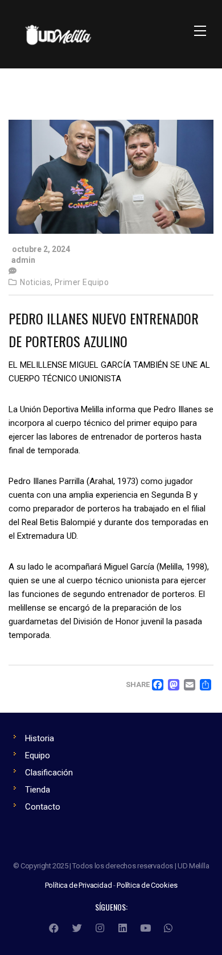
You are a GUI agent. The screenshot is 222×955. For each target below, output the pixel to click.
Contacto (42, 807)
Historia (39, 738)
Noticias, (36, 282)
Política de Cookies (147, 885)
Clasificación (49, 772)
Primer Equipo (82, 282)
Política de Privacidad (78, 885)
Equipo (37, 755)
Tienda (37, 790)
